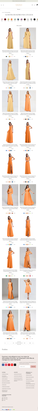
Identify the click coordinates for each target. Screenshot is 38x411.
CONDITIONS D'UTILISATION (6, 388)
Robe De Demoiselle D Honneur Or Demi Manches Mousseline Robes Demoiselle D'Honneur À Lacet (28, 51)
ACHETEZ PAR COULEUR (17, 374)
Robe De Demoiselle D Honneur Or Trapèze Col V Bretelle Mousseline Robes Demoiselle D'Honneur (10, 114)
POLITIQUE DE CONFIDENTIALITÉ (5, 376)
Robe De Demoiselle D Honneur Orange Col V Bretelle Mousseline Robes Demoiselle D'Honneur (28, 145)
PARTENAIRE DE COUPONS (30, 387)
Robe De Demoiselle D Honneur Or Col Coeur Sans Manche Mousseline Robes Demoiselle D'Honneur (10, 51)
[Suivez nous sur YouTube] (12, 365)
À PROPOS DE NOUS (5, 374)
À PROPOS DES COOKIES (6, 386)
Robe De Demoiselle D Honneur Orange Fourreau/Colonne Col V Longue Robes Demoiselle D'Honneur (10, 271)
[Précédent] (5, 343)
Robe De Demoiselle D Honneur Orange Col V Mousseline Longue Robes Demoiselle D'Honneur (28, 177)
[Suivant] (32, 343)
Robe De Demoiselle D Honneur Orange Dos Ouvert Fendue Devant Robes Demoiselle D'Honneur (10, 239)
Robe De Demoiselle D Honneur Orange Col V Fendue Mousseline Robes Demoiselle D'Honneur (10, 177)
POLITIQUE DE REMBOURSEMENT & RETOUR (30, 383)
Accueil (3, 12)
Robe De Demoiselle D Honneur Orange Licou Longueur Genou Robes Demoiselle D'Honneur (28, 302)
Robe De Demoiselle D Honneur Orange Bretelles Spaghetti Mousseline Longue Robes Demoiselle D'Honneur (10, 145)
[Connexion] (34, 5)
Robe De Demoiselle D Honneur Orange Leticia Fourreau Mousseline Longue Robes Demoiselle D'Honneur (10, 302)
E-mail (4, 400)
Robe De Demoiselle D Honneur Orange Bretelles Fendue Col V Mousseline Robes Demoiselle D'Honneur (27, 114)
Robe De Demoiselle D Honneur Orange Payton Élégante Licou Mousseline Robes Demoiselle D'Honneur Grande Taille (10, 333)
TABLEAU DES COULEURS (30, 377)
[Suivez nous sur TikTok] (15, 365)
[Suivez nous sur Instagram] (6, 365)
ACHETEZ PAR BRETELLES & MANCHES (18, 380)
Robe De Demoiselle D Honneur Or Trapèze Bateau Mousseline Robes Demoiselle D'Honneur (10, 83)
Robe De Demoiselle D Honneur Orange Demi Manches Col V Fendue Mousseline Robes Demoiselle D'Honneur (10, 208)
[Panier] (36, 5)
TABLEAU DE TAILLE (29, 379)
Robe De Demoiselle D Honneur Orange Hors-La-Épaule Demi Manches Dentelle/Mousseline (28, 271)
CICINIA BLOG (4, 384)
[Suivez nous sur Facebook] (3, 365)
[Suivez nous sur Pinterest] (9, 365)
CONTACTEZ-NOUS (29, 375)
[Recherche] (3, 5)
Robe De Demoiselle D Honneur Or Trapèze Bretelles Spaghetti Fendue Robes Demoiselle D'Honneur (28, 83)
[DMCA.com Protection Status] (14, 409)
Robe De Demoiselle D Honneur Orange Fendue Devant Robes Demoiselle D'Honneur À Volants (28, 239)
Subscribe (33, 366)
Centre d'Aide (5, 397)
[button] (1, 19)
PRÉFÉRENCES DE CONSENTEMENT (4, 391)
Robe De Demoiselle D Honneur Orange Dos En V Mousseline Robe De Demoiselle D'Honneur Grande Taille (28, 208)
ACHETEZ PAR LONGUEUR (18, 376)
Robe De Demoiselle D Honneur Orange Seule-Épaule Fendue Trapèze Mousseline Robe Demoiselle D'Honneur (27, 333)
